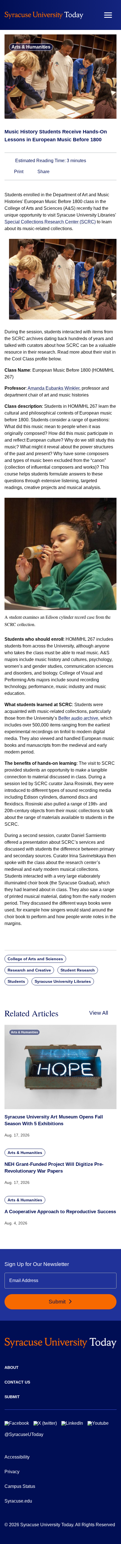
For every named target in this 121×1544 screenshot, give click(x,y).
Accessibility (17, 1457)
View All (98, 1013)
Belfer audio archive (78, 718)
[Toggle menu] (108, 15)
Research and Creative (29, 970)
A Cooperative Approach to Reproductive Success (60, 1211)
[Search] (91, 15)
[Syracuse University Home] (44, 15)
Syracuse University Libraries (63, 981)
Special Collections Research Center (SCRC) (50, 221)
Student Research (77, 970)
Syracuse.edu (18, 1501)
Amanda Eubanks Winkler (53, 388)
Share (43, 171)
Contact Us (17, 1382)
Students (16, 981)
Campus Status (20, 1486)
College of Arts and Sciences (35, 959)
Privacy (12, 1471)
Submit (58, 1302)
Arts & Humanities (31, 47)
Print (18, 171)
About (12, 1367)
